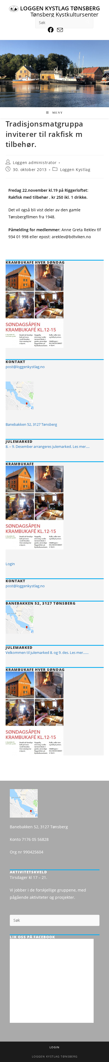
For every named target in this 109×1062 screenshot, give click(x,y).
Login (10, 563)
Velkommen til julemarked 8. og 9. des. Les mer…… (47, 652)
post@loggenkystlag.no (25, 366)
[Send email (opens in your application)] (59, 30)
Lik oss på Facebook (32, 936)
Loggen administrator (34, 162)
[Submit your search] (87, 22)
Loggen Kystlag (75, 169)
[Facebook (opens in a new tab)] (50, 30)
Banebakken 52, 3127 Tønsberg (31, 424)
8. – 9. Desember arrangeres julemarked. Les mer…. (47, 446)
